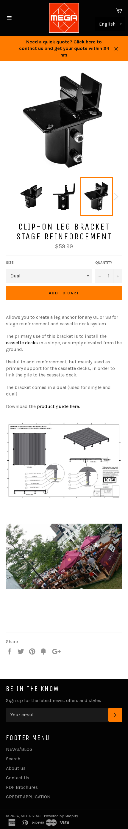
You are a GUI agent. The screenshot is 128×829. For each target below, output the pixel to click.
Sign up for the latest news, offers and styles (53, 700)
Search (13, 759)
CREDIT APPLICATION (28, 797)
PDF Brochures (22, 787)
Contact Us (17, 778)
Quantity (103, 262)
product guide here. (58, 406)
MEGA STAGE (32, 816)
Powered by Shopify (61, 816)
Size (10, 262)
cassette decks (22, 343)
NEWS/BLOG (19, 749)
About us (16, 768)
